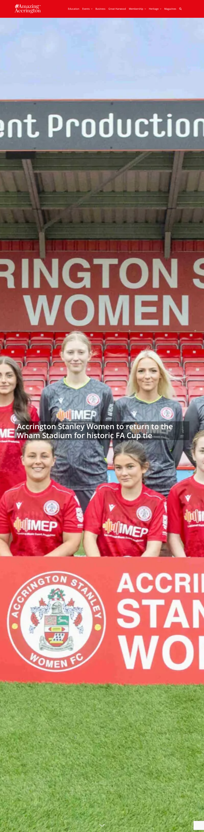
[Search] (180, 9)
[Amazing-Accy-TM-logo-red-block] (28, 5)
